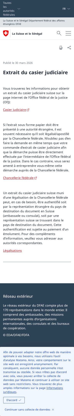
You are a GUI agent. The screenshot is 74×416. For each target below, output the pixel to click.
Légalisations (12, 250)
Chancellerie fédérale (18, 178)
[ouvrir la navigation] (68, 33)
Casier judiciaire (14, 110)
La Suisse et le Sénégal (27, 33)
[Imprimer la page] (61, 47)
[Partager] (69, 47)
